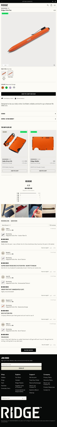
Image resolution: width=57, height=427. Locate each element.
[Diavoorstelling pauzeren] (1, 1)
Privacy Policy (47, 377)
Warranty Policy (48, 380)
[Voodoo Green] (6, 87)
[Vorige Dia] (52, 1)
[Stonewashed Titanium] (14, 87)
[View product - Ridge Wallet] (42, 151)
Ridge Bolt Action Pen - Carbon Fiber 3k (16, 235)
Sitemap (31, 393)
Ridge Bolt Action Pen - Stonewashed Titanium (18, 283)
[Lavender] (10, 87)
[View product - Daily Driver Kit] (14, 151)
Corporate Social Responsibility (20, 390)
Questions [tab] (14, 221)
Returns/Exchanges (35, 383)
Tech (2, 383)
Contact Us (46, 390)
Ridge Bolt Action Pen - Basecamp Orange (17, 307)
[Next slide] (8, 65)
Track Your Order (34, 380)
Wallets (3, 377)
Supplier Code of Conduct (19, 386)
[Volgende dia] (55, 1)
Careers (17, 380)
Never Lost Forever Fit (32, 386)
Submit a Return (34, 390)
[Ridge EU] (4, 5)
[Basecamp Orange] (2, 87)
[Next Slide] (54, 210)
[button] (48, 5)
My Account (32, 377)
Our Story (18, 377)
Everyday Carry (5, 388)
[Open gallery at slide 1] (54, 65)
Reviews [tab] (5, 221)
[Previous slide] (3, 65)
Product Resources (49, 387)
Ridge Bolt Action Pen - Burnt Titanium (16, 259)
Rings (2, 380)
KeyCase (3, 385)
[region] (28, 210)
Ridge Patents (19, 383)
